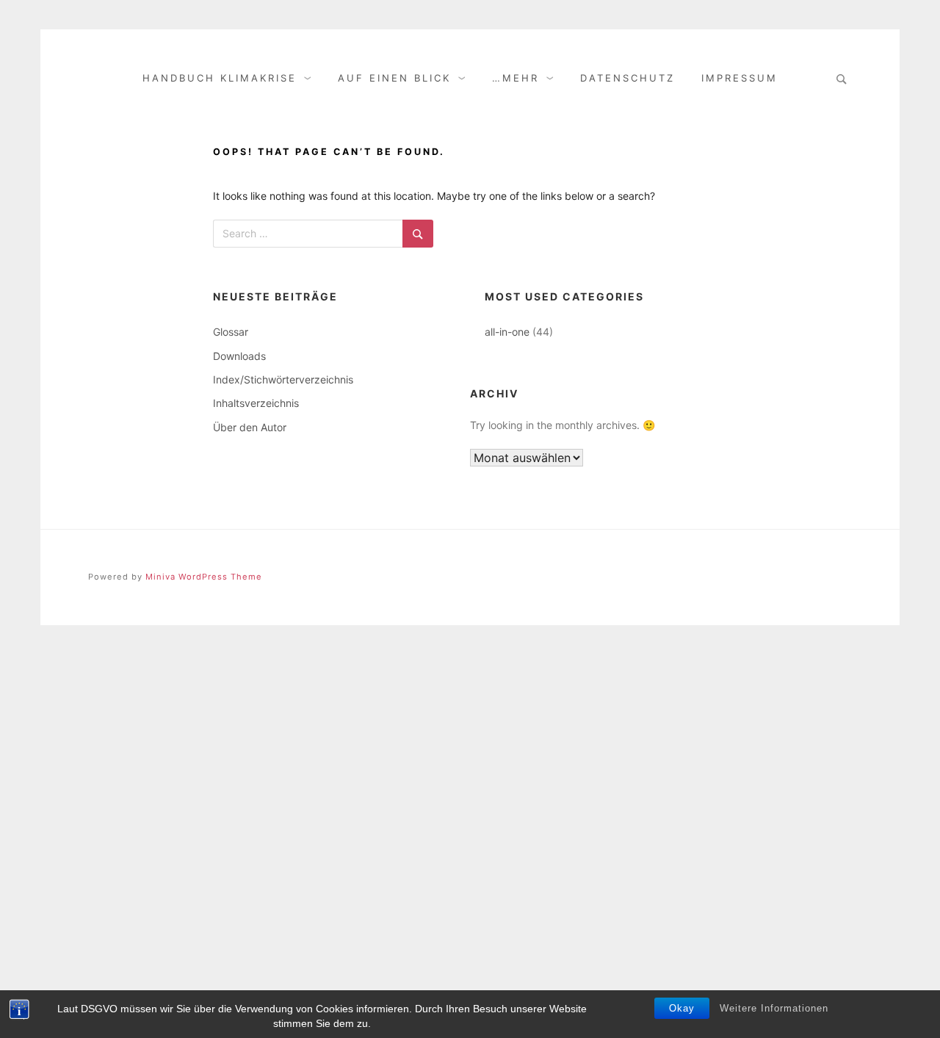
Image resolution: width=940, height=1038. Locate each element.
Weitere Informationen (774, 1008)
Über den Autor (249, 427)
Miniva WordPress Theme (203, 577)
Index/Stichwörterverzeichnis (283, 379)
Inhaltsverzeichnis (256, 403)
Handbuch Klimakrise (219, 78)
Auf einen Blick (394, 78)
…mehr (515, 78)
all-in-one (507, 331)
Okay (682, 1008)
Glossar (230, 331)
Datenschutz (627, 78)
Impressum (739, 78)
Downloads (239, 356)
